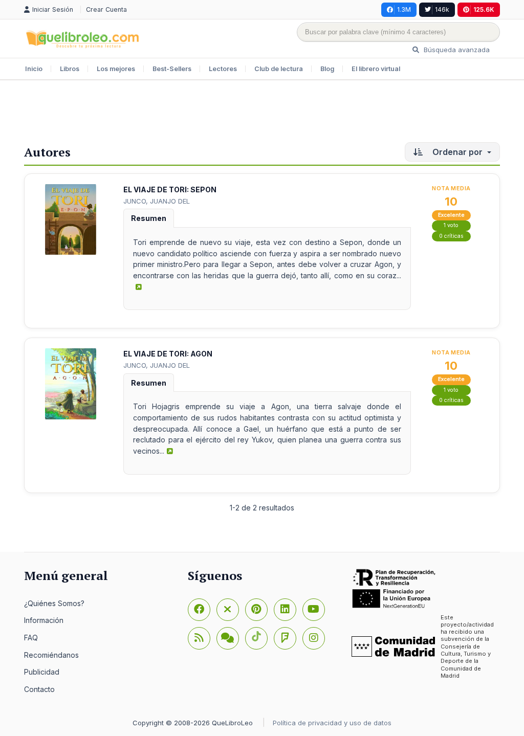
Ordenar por (457, 152)
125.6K (483, 9)
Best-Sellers (171, 69)
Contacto (39, 689)
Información (43, 620)
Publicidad (41, 671)
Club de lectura (278, 69)
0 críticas (451, 236)
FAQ (31, 637)
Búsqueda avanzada (456, 50)
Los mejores (116, 69)
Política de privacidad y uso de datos (332, 723)
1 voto (451, 225)
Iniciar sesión (53, 9)
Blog (327, 69)
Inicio (33, 69)
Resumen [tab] (148, 218)
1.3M (404, 9)
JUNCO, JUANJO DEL (156, 201)
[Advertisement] (262, 114)
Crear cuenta (106, 9)
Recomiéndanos (51, 655)
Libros (69, 69)
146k (442, 9)
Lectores (223, 69)
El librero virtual (376, 69)
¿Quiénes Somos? (54, 603)
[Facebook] (199, 609)
